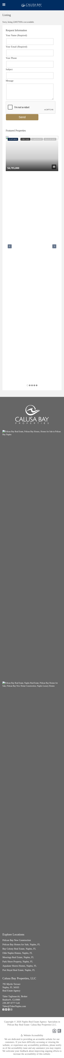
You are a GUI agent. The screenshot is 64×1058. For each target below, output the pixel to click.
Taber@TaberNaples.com (14, 1006)
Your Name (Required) (16, 35)
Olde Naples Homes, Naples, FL (17, 953)
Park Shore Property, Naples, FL (17, 961)
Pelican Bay (50, 139)
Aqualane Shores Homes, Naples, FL (19, 966)
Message (9, 81)
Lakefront (37, 139)
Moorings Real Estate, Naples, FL (18, 957)
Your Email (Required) (16, 47)
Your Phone (11, 58)
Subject (9, 69)
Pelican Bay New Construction (16, 940)
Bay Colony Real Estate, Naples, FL (19, 949)
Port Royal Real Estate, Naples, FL (18, 970)
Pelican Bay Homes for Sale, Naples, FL (21, 944)
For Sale (25, 139)
